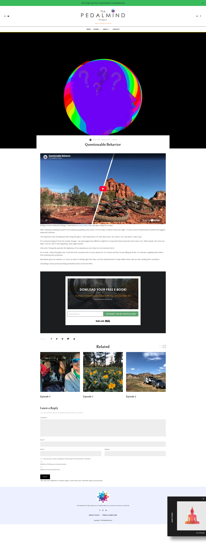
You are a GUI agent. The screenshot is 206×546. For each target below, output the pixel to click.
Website (107, 449)
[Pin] (62, 339)
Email (42, 449)
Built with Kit (103, 321)
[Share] (51, 339)
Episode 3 (88, 396)
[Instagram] (5, 16)
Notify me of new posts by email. (50, 469)
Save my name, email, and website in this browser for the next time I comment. (67, 459)
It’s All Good (200, 533)
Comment (43, 418)
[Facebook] (99, 510)
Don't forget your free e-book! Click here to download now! (103, 3)
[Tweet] (57, 339)
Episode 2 (131, 396)
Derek (93, 140)
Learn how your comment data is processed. (86, 480)
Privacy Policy (94, 515)
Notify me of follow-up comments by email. (53, 464)
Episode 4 (45, 396)
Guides (96, 29)
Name (42, 440)
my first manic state (84, 225)
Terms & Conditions (109, 515)
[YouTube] (8, 16)
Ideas (88, 29)
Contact (116, 29)
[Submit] (74, 339)
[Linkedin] (106, 510)
